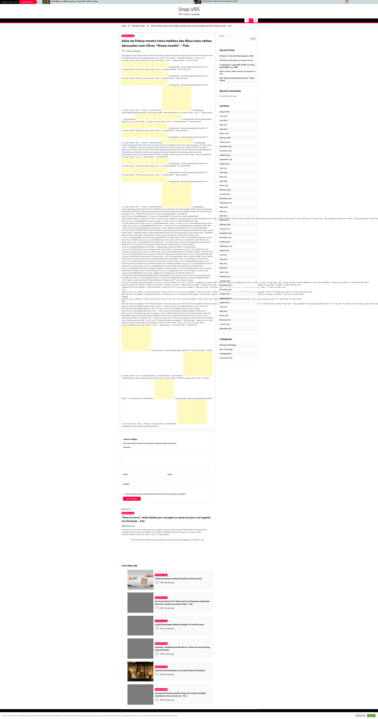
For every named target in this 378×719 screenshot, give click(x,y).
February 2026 (225, 138)
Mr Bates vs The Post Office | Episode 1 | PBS (236, 56)
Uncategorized (225, 354)
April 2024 (223, 216)
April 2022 (223, 311)
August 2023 (224, 250)
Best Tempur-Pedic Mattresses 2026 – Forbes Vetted (151, 1)
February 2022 (225, 320)
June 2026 (223, 120)
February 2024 (225, 224)
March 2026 (224, 133)
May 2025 (223, 177)
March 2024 (224, 220)
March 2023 (224, 272)
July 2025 (223, 168)
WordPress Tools (128, 36)
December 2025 (225, 146)
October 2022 (225, 294)
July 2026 (223, 116)
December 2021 (225, 328)
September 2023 (226, 246)
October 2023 (225, 242)
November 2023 (226, 237)
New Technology (226, 349)
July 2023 (223, 255)
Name (125, 474)
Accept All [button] (371, 715)
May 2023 (223, 263)
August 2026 (224, 112)
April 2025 (223, 181)
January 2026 (225, 142)
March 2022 (224, 315)
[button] (246, 20)
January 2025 (225, 194)
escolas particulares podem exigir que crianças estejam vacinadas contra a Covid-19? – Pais (180, 694)
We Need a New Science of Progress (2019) (236, 60)
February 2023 (225, 276)
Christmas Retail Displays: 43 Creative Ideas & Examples (180, 670)
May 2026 (223, 125)
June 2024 (223, 207)
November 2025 (226, 151)
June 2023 (223, 259)
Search (222, 36)
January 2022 (225, 324)
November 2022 (226, 289)
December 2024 (226, 198)
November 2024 (226, 203)
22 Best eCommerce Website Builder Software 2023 (178, 579)
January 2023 (225, 281)
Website (126, 484)
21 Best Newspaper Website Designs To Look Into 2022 (179, 624)
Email (170, 474)
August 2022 (224, 302)
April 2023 (223, 268)
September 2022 (226, 298)
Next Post (125, 509)
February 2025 (225, 190)
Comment (127, 447)
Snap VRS (189, 9)
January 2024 (225, 229)
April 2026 (223, 129)
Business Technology (228, 345)
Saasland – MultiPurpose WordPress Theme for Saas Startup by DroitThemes (182, 648)
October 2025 (225, 155)
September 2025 (226, 159)
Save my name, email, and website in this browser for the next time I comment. (155, 494)
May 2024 (223, 211)
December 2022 (226, 285)
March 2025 (224, 185)
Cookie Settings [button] (360, 715)
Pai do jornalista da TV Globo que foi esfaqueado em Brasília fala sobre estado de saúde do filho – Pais (182, 602)
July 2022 (223, 307)
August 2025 (224, 164)
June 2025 (223, 172)
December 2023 (226, 233)
